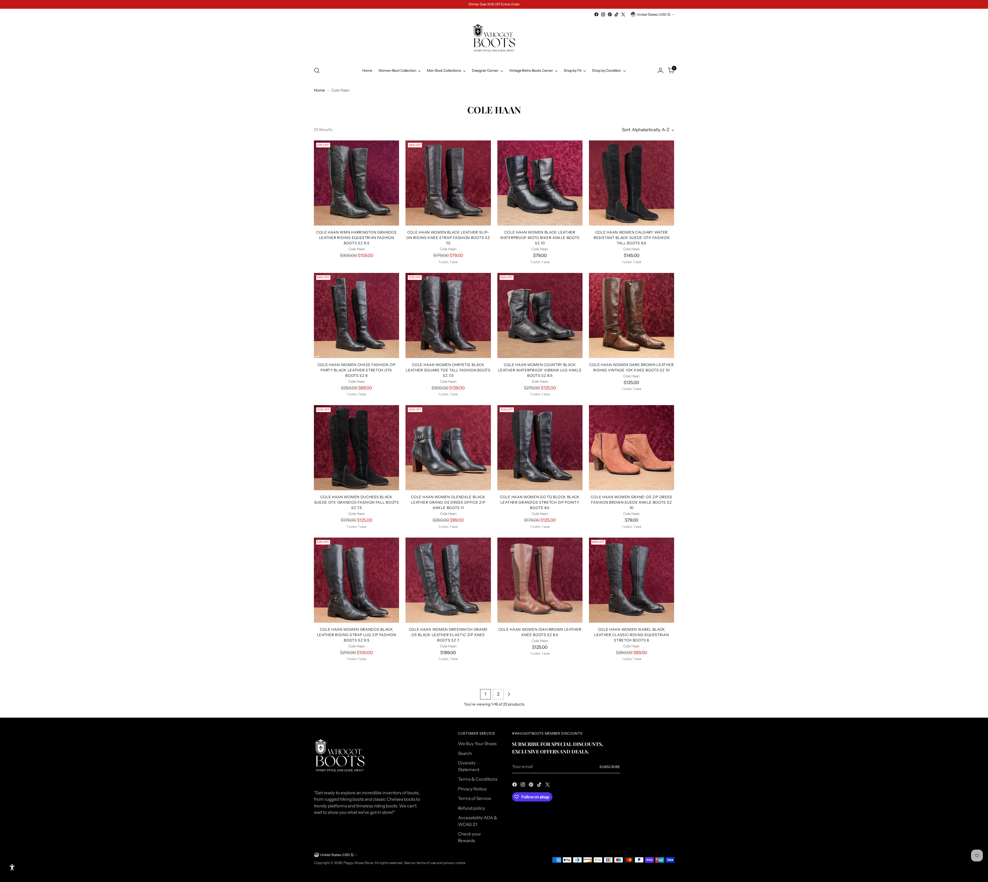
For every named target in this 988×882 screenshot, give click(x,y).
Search (465, 753)
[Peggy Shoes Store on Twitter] (623, 14)
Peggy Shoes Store (358, 863)
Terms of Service (474, 798)
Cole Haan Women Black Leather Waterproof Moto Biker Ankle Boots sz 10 (540, 237)
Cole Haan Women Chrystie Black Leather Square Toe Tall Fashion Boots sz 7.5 (448, 370)
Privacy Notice (472, 788)
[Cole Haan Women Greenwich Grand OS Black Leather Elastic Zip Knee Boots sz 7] (448, 580)
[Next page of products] (509, 694)
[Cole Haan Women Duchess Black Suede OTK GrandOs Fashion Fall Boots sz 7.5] (356, 447)
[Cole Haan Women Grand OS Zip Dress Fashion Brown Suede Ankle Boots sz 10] (631, 447)
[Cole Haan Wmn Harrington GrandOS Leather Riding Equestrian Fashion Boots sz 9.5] (356, 183)
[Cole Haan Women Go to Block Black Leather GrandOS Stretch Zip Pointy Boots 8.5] (540, 447)
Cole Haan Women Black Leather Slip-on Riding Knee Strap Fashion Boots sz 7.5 (448, 237)
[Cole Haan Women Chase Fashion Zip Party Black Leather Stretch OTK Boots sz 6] (356, 315)
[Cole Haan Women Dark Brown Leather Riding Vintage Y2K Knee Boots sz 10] (631, 315)
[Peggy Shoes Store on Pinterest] (609, 14)
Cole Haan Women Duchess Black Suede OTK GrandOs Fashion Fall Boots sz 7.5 (356, 502)
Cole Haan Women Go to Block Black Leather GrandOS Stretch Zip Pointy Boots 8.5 (540, 502)
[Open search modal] (317, 70)
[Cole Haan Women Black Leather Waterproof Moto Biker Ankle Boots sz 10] (540, 183)
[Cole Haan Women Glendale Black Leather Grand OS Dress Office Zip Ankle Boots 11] (448, 447)
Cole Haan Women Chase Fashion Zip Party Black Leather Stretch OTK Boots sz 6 (356, 370)
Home (319, 90)
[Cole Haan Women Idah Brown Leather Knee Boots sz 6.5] (540, 580)
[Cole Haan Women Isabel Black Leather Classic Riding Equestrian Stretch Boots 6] (631, 580)
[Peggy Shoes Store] (494, 40)
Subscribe (609, 767)
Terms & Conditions (477, 779)
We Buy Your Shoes (477, 743)
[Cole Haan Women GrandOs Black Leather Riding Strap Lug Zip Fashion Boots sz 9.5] (356, 580)
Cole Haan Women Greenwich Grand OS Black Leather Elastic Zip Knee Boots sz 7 (448, 634)
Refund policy (471, 808)
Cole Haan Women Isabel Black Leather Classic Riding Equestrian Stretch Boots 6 (631, 634)
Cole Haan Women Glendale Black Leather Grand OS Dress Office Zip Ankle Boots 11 (448, 502)
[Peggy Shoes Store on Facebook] (596, 14)
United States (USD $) (654, 14)
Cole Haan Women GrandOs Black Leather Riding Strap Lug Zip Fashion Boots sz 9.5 (356, 634)
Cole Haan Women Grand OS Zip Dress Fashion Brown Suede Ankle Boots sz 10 (631, 502)
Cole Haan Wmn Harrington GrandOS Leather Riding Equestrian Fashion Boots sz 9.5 (356, 237)
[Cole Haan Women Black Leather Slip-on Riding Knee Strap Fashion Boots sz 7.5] (448, 183)
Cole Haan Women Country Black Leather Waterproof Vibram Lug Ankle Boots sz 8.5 (539, 370)
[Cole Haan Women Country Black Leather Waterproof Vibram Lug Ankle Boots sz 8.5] (540, 315)
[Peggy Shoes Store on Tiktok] (616, 14)
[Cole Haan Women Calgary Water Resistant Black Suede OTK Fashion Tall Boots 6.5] (631, 183)
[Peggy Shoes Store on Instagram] (603, 14)
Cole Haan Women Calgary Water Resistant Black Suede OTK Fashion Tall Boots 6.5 (631, 237)
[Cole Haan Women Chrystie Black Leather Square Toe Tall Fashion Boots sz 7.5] (448, 315)
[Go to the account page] (660, 70)
